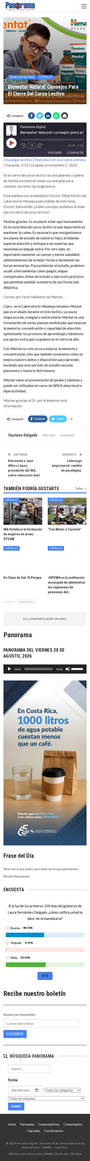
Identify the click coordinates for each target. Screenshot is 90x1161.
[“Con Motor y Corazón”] (67, 511)
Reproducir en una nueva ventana (60, 160)
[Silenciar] (67, 669)
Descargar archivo (17, 160)
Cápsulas (45, 77)
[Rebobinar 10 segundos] (23, 145)
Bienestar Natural (22, 77)
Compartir (75, 153)
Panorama (27, 1124)
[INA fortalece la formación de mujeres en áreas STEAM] (22, 511)
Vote (45, 976)
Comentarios (72, 1124)
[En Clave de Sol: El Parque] (22, 559)
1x (31, 145)
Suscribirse (15, 1034)
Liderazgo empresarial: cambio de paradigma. (67, 466)
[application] (45, 669)
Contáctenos (53, 1131)
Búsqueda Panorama (31, 1056)
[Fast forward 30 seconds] (40, 145)
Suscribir (55, 153)
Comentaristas (49, 1124)
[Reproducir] (9, 669)
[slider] (77, 668)
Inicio (12, 1124)
